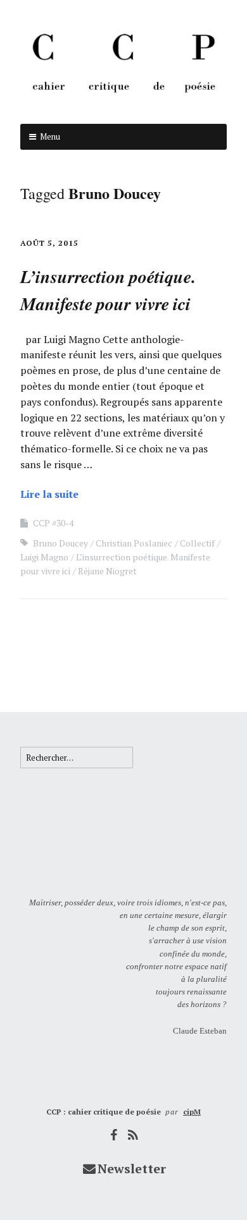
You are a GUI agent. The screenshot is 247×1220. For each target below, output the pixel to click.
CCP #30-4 (53, 523)
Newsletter (132, 1168)
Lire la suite (49, 494)
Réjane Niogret (107, 571)
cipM (192, 1111)
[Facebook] (114, 1135)
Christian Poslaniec (134, 543)
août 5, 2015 (49, 243)
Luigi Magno (44, 557)
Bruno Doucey (60, 543)
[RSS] (133, 1135)
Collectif (197, 543)
